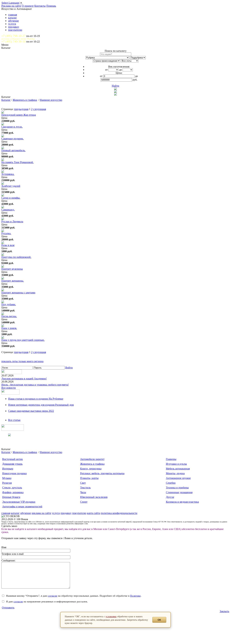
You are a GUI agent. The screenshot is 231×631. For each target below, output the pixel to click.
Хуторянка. (7, 174)
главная (12, 14)
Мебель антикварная (178, 468)
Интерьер (7, 468)
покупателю (15, 29)
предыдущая (21, 109)
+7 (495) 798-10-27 (13, 36)
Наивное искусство (51, 100)
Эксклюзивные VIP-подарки (18, 501)
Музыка (6, 478)
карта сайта (93, 513)
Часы (83, 492)
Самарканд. (8, 209)
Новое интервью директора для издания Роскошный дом (41, 404)
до (120, 69)
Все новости (8, 387)
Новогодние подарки (14, 473)
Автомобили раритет (92, 459)
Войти (69, 367)
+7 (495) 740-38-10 (13, 41)
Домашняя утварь (12, 463)
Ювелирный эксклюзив (94, 497)
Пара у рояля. (9, 328)
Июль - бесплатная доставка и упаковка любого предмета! (35, 384)
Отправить (8, 607)
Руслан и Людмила (12, 221)
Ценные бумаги (11, 497)
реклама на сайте (41, 513)
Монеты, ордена (175, 473)
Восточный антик (12, 459)
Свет (83, 482)
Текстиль (85, 487)
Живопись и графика (25, 100)
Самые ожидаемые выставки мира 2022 (31, 410)
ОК (159, 619)
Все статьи (14, 420)
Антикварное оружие (178, 478)
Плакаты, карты (89, 478)
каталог (12, 17)
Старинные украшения (179, 492)
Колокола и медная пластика (182, 501)
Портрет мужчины (12, 268)
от (106, 69)
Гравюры (171, 459)
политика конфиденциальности (119, 513)
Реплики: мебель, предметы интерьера (102, 473)
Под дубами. (8, 304)
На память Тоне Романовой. (17, 162)
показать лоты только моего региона (22, 361)
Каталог (6, 100)
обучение (13, 20)
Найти (115, 85)
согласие (52, 595)
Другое (170, 497)
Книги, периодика (90, 468)
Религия (7, 482)
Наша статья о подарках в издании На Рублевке (35, 398)
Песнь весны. (9, 316)
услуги (12, 23)
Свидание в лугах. (12, 126)
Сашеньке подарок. (12, 138)
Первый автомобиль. (13, 150)
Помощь (51, 5)
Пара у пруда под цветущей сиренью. (23, 340)
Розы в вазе (8, 245)
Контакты (40, 5)
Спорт (83, 501)
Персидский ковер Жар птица (18, 114)
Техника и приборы (177, 487)
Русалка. (6, 233)
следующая (39, 109)
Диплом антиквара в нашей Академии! (24, 378)
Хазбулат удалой (10, 185)
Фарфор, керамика (13, 492)
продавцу (13, 26)
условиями (111, 616)
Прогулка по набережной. (16, 257)
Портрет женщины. (12, 280)
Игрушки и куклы (176, 463)
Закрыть (224, 611)
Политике (135, 595)
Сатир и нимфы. (10, 197)
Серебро (171, 482)
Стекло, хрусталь (12, 487)
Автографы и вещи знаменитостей (22, 506)
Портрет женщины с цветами (18, 292)
